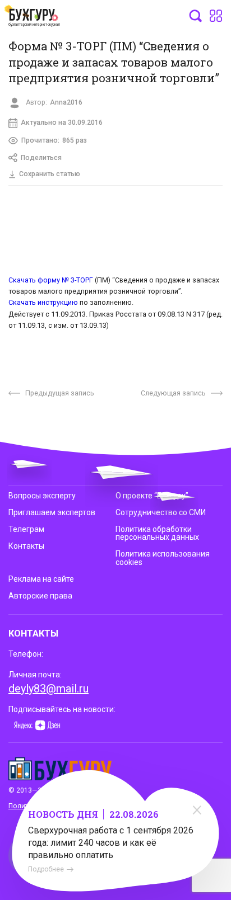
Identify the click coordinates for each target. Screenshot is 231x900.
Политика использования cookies (163, 557)
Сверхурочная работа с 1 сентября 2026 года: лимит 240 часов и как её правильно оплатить (110, 842)
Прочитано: (54, 140)
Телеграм (26, 529)
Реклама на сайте (41, 578)
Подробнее (46, 869)
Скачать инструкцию (43, 302)
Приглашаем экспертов (51, 512)
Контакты (26, 545)
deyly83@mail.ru (48, 688)
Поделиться (41, 158)
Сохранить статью (49, 174)
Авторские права (40, 595)
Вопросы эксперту (42, 495)
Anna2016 (66, 102)
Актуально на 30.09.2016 (62, 122)
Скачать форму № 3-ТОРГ (50, 280)
